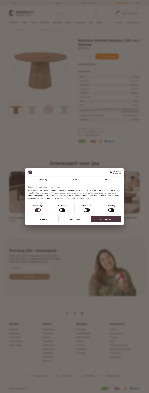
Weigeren (43, 219)
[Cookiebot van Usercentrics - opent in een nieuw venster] (111, 172)
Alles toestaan (105, 219)
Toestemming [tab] (42, 180)
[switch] (62, 210)
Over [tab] (107, 179)
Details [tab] (74, 179)
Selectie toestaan (74, 219)
